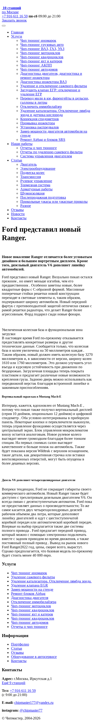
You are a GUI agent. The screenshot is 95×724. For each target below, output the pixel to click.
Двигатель (28, 164)
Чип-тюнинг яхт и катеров (41, 61)
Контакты (19, 218)
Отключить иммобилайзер (41, 107)
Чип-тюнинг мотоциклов (40, 53)
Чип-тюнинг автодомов (39, 69)
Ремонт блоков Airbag (28, 594)
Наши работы (22, 144)
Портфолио (20, 644)
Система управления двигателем (46, 156)
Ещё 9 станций (13, 683)
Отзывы (17, 210)
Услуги (16, 36)
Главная (17, 32)
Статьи (16, 160)
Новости (18, 214)
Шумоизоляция (32, 193)
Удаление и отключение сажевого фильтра (53, 86)
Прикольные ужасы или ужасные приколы (54, 201)
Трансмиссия (30, 177)
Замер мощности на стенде (32, 589)
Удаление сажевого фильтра (33, 577)
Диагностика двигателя (29, 598)
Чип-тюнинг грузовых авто (42, 45)
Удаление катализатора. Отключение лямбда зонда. (51, 581)
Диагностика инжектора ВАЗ (43, 82)
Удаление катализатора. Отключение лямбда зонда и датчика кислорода (55, 113)
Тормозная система (35, 185)
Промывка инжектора (37, 123)
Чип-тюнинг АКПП (36, 65)
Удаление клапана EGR (29, 585)
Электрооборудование (37, 168)
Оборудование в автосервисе (34, 657)
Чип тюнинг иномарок (38, 40)
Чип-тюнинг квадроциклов (41, 57)
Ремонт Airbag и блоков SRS (42, 140)
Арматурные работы (36, 189)
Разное (25, 206)
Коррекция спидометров (39, 119)
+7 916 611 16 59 (15, 16)
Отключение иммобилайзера (33, 602)
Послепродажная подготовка (43, 197)
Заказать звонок (14, 20)
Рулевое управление (36, 181)
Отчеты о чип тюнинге (38, 148)
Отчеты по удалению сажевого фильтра (51, 152)
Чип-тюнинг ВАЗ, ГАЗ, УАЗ (42, 49)
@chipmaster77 (31, 710)
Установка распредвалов (39, 127)
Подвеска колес (32, 173)
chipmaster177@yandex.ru (33, 703)
